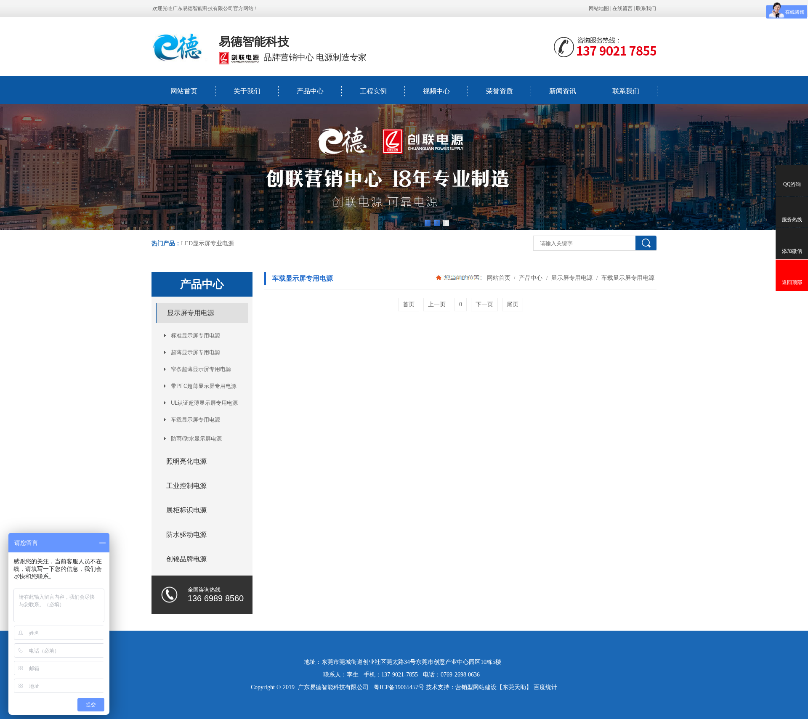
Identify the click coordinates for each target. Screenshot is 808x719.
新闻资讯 (562, 91)
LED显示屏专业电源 (207, 243)
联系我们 (646, 8)
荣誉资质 (499, 91)
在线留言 (622, 8)
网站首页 (183, 91)
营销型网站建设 (476, 687)
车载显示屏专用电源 (627, 277)
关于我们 (247, 91)
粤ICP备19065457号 (399, 687)
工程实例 (373, 91)
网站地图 (599, 8)
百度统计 (545, 687)
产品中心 (310, 91)
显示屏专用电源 (572, 277)
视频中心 (436, 91)
